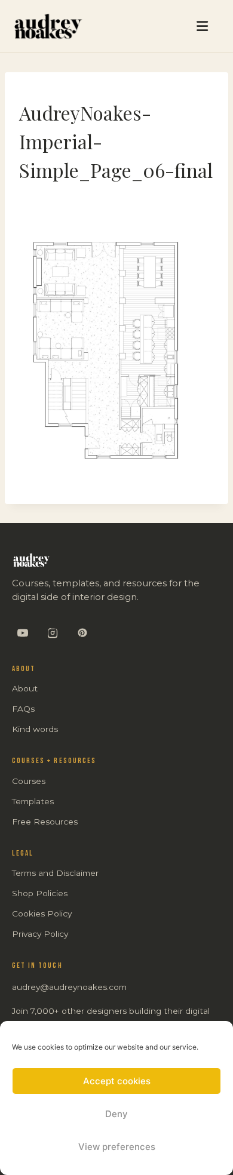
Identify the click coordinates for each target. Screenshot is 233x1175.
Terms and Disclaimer (55, 873)
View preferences (116, 1146)
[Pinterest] (82, 633)
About (25, 688)
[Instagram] (52, 633)
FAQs (23, 708)
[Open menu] (153, 26)
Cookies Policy (42, 913)
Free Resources (45, 821)
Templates (33, 801)
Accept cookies (117, 1081)
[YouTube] (22, 633)
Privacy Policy (40, 934)
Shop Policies (40, 893)
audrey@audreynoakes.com (69, 987)
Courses (28, 781)
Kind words (35, 729)
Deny (116, 1113)
